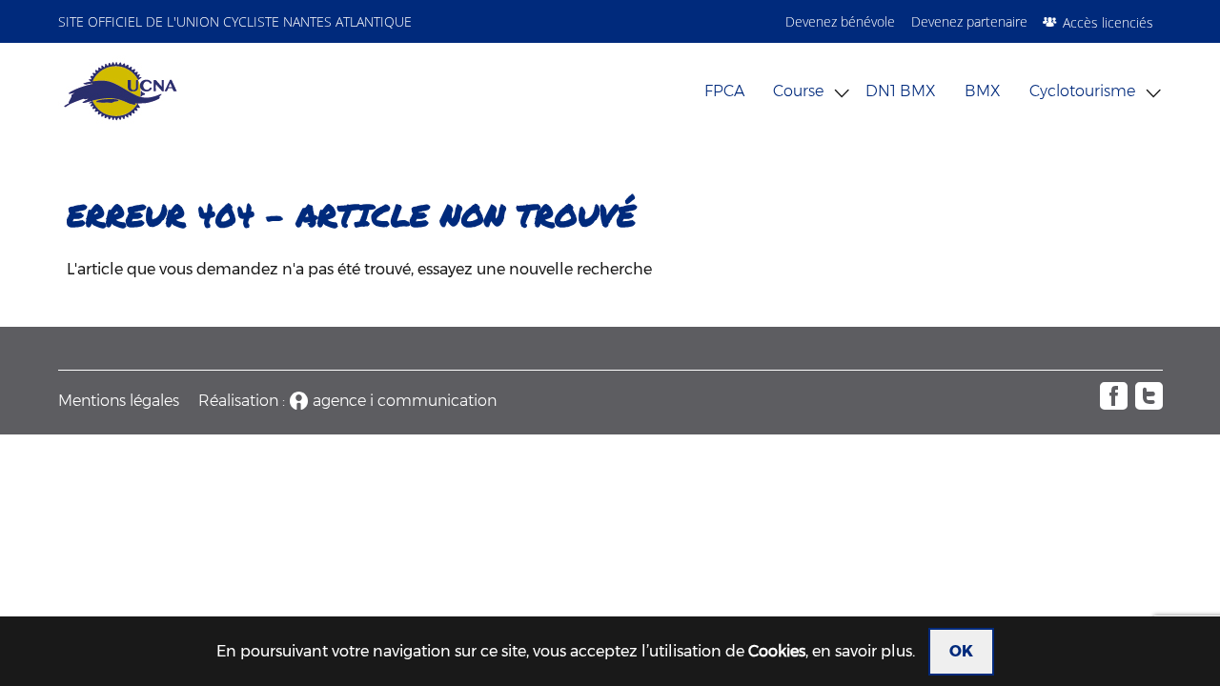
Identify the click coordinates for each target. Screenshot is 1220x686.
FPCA (724, 91)
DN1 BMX (900, 91)
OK (961, 651)
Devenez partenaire (969, 21)
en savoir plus (862, 651)
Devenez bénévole (840, 21)
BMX (983, 91)
